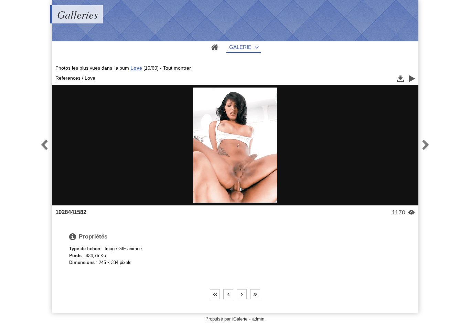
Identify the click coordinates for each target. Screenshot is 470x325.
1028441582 (70, 212)
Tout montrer (177, 68)
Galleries (77, 14)
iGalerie (239, 319)
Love (136, 68)
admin (258, 319)
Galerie (240, 47)
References (68, 78)
